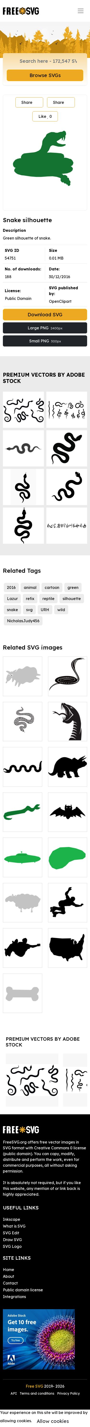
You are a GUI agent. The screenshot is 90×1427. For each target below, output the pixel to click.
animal (30, 587)
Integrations (14, 1296)
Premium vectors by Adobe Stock (44, 377)
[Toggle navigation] (80, 10)
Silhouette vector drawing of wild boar (67, 774)
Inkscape (11, 1219)
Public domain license (23, 1289)
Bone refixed (20, 1006)
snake (12, 609)
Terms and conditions (37, 1393)
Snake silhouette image (22, 774)
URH (45, 609)
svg (29, 609)
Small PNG (45, 341)
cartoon (52, 587)
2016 (11, 587)
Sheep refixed (21, 689)
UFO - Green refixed (22, 867)
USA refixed (64, 961)
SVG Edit (11, 1232)
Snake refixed (21, 825)
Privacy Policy (68, 1393)
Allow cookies (53, 1421)
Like (45, 116)
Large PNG (45, 327)
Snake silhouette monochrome (22, 729)
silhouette (72, 598)
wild (61, 609)
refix (30, 598)
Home (8, 1269)
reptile (48, 598)
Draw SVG (12, 1239)
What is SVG (14, 1226)
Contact (10, 1283)
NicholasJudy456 (23, 620)
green (72, 587)
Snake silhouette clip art (67, 683)
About (8, 1276)
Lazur (12, 598)
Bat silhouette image (67, 822)
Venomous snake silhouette (67, 729)
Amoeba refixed (67, 867)
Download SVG (45, 314)
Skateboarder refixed (67, 912)
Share (26, 102)
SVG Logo (12, 1246)
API (14, 1393)
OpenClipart (60, 301)
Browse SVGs (45, 75)
